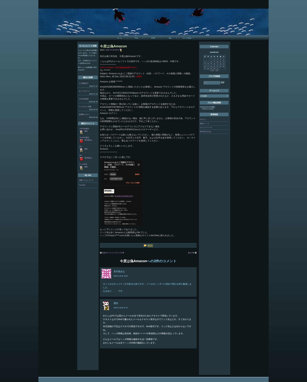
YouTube (82, 185)
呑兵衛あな (119, 271)
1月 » (217, 71)
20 (205, 66)
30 (214, 68)
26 (223, 66)
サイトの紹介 (187, 38)
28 (208, 68)
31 (217, 68)
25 (220, 66)
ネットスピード (84, 91)
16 (214, 64)
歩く (81, 146)
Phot (136, 38)
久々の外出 (83, 164)
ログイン (203, 119)
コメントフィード (206, 127)
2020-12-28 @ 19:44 (121, 276)
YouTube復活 (84, 99)
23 (214, 66)
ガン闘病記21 (83, 83)
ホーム (119, 38)
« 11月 (212, 71)
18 (220, 64)
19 (223, 64)
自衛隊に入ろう (84, 114)
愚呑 (116, 303)
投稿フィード (204, 123)
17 (217, 64)
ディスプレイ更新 (85, 107)
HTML (153, 38)
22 (211, 66)
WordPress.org (205, 131)
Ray (170, 38)
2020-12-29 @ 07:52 (121, 308)
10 (217, 61)
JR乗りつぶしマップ (86, 180)
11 (220, 61)
